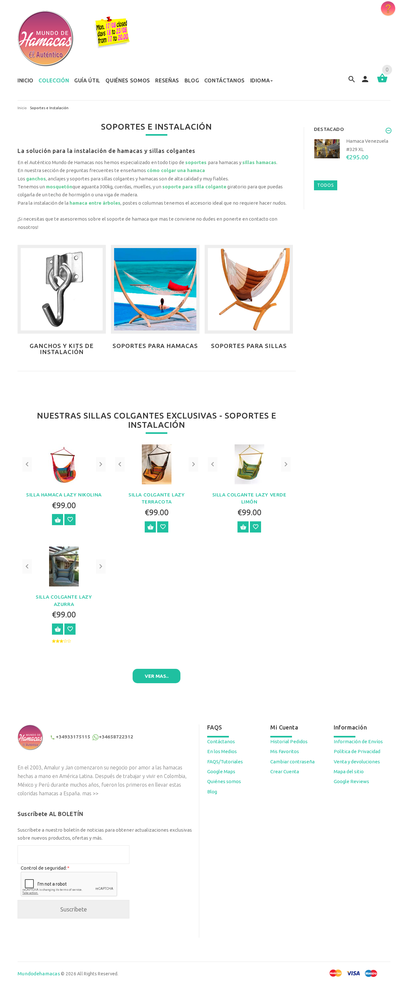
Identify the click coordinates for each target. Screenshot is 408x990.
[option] (352, 158)
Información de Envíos (358, 741)
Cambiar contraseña (292, 761)
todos (325, 185)
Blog (212, 791)
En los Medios (222, 751)
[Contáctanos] (388, 8)
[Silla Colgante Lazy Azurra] (64, 566)
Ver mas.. (157, 676)
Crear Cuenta (284, 771)
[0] (382, 82)
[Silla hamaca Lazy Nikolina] (63, 463)
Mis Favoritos (284, 751)
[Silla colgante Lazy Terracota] (156, 463)
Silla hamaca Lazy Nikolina (64, 494)
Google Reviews (351, 781)
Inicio (22, 108)
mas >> (90, 793)
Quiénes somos (224, 781)
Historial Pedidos (289, 741)
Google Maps (221, 771)
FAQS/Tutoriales (225, 761)
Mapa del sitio (349, 771)
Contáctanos (221, 741)
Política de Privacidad (357, 751)
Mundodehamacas (39, 973)
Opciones (57, 519)
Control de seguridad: (45, 868)
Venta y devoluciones (357, 761)
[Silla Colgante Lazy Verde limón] (249, 463)
